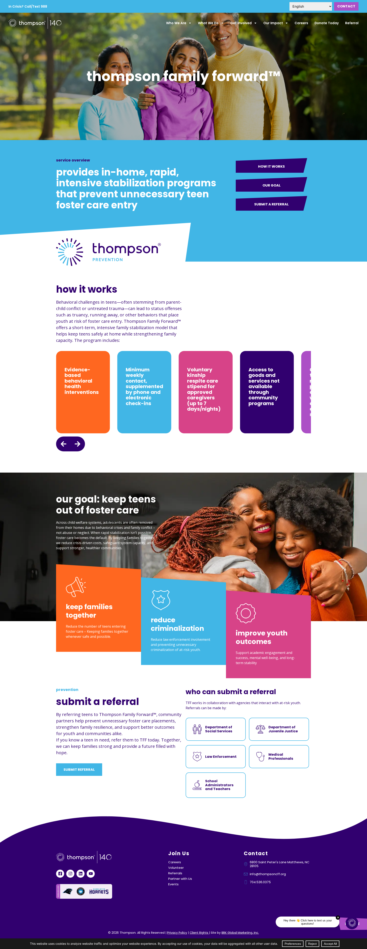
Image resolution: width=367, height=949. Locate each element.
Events (173, 884)
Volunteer (176, 868)
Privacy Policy (177, 933)
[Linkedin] (80, 874)
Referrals (175, 873)
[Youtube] (91, 874)
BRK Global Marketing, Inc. (240, 933)
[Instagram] (70, 874)
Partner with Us (180, 879)
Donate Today (327, 23)
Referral (352, 23)
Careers (301, 23)
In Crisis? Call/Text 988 (27, 6)
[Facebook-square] (60, 874)
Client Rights (199, 933)
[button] (63, 444)
